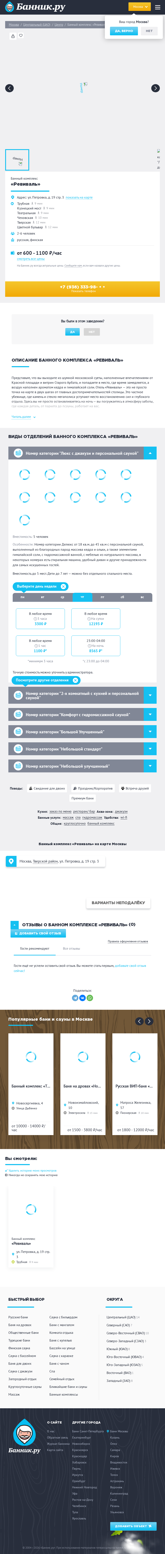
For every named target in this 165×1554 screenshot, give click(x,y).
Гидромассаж (92, 817)
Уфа (74, 1493)
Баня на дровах (19, 1325)
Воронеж (116, 1487)
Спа (52, 1371)
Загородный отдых (22, 1379)
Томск (114, 1475)
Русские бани (18, 1317)
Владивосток (118, 1462)
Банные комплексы (63, 1394)
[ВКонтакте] (82, 998)
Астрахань (117, 1481)
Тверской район (45, 861)
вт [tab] (42, 597)
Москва (14, 25)
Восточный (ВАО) (120, 1373)
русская (23, 240)
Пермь (76, 1469)
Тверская (24, 222)
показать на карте (79, 197)
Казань (115, 1437)
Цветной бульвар (30, 227)
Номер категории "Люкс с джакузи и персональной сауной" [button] (82, 453)
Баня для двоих (19, 1363)
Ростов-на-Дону (82, 1500)
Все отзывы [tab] (71, 948)
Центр (59, 25)
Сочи (113, 1500)
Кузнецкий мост (29, 208)
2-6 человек (26, 233)
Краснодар (79, 1456)
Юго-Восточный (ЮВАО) (125, 1357)
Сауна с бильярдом (63, 1317)
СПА (78, 817)
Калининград (119, 1493)
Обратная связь (57, 1437)
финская (36, 240)
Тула (75, 1512)
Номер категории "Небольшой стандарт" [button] (64, 749)
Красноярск (80, 1450)
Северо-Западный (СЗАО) (126, 1341)
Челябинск (79, 1506)
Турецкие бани (19, 1340)
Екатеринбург (81, 1437)
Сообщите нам (73, 265)
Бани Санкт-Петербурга (88, 1431)
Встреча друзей (137, 788)
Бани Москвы (119, 1431)
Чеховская (25, 217)
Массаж (68, 817)
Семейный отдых (61, 1379)
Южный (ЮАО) (118, 1349)
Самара (115, 1450)
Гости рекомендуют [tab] (34, 948)
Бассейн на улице (62, 1348)
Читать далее (21, 416)
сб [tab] (122, 597)
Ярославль (79, 1518)
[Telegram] (75, 998)
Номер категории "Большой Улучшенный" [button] (65, 732)
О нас (51, 1431)
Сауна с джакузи (20, 1371)
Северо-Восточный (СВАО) (128, 1333)
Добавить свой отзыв (40, 933)
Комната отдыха (61, 1332)
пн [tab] (22, 597)
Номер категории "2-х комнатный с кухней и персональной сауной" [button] (82, 695)
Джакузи (121, 811)
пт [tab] (102, 597)
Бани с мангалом (61, 1325)
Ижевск (115, 1469)
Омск (113, 1444)
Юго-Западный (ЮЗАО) (125, 1365)
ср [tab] (62, 597)
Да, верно (124, 31)
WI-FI (124, 817)
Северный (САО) (119, 1325)
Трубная (23, 203)
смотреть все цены (31, 258)
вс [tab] (142, 597)
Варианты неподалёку (118, 903)
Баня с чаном (59, 1363)
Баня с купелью (60, 1340)
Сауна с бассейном (22, 1356)
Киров (114, 1456)
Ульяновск (117, 1512)
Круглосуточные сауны (25, 1386)
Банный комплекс (101, 823)
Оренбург (78, 1481)
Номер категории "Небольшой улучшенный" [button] (68, 766)
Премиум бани (83, 798)
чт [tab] (82, 596)
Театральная (26, 213)
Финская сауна (19, 1348)
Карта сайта (55, 1450)
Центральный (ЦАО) (36, 25)
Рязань (114, 1506)
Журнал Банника (58, 1444)
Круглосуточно (75, 823)
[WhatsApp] (90, 998)
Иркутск (77, 1475)
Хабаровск (79, 1462)
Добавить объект (131, 1526)
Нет (149, 31)
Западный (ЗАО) (120, 1380)
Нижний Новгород (84, 1487)
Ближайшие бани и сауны (68, 1386)
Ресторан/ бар (84, 811)
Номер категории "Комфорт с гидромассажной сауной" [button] (78, 714)
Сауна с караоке (61, 1356)
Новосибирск (81, 1444)
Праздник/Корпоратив (95, 788)
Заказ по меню (60, 811)
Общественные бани (23, 1332)
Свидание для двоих (49, 788)
